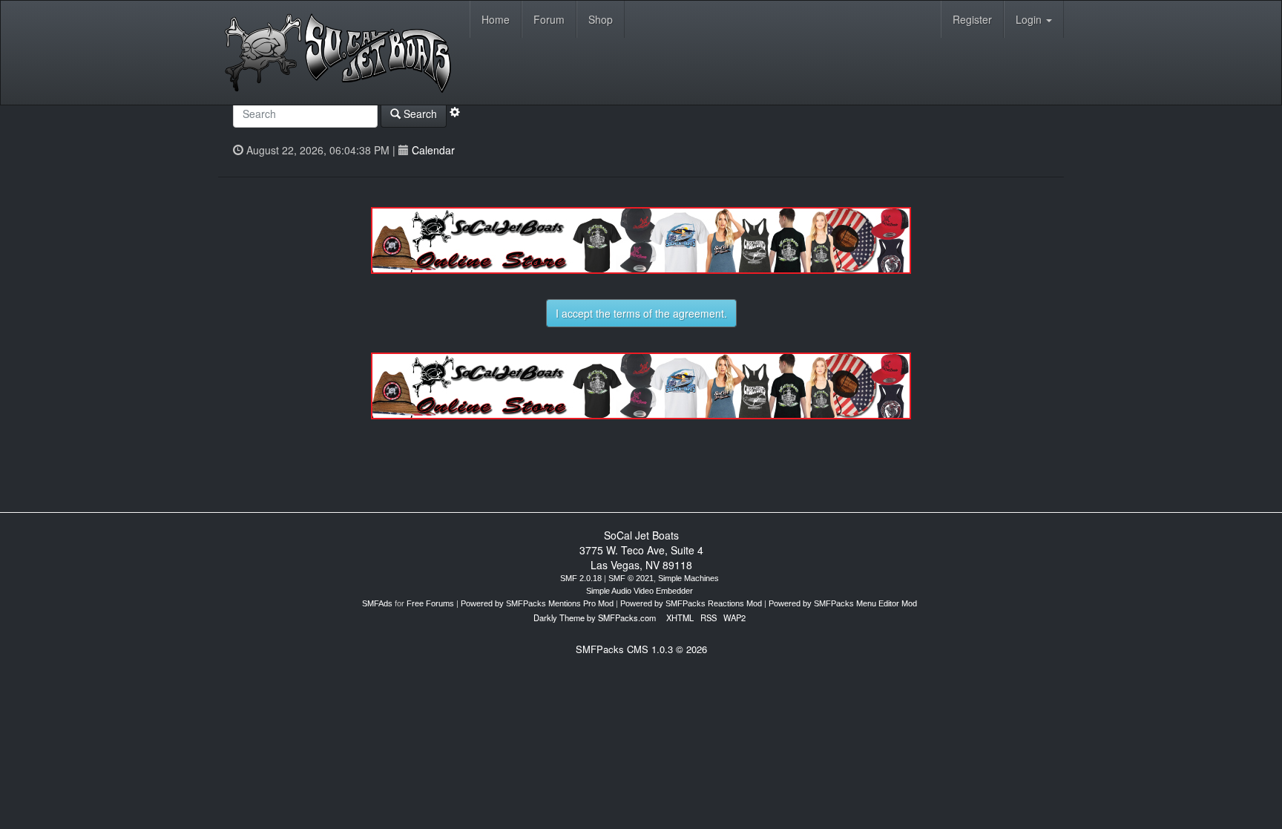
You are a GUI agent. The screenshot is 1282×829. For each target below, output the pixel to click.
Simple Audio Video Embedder (639, 590)
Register (972, 19)
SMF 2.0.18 (581, 578)
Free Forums (430, 603)
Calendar (433, 149)
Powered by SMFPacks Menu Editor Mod (843, 603)
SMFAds (377, 603)
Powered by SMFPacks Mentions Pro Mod (537, 603)
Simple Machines (688, 578)
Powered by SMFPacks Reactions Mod (691, 603)
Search (419, 113)
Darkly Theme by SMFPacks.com (594, 617)
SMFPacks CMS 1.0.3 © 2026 (641, 649)
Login (1030, 19)
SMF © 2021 (631, 578)
